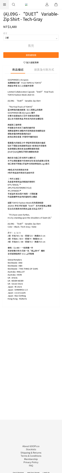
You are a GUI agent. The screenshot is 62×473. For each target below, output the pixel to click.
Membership (31, 459)
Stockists (31, 449)
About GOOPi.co (30, 446)
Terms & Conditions (31, 455)
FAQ (31, 465)
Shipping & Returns (30, 452)
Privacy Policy (30, 462)
